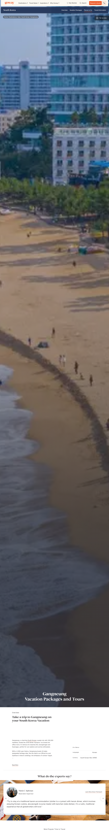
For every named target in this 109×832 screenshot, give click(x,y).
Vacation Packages (76, 10)
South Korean (32, 740)
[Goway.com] (9, 3)
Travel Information (100, 10)
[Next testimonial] (103, 798)
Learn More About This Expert (93, 792)
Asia (19, 17)
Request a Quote (95, 3)
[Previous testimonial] (6, 798)
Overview (64, 10)
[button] (101, 18)
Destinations (13, 17)
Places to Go (88, 10)
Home (6, 17)
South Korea (25, 17)
